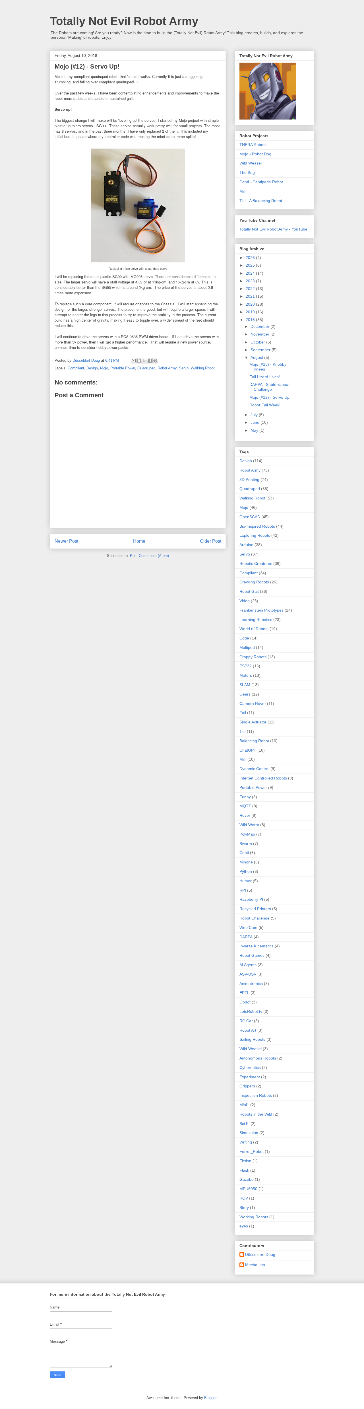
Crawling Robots (254, 582)
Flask (244, 1170)
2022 (251, 288)
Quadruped (146, 368)
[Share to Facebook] (150, 360)
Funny (245, 797)
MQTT (245, 806)
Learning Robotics (255, 619)
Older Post (210, 541)
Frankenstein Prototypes (261, 610)
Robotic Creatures (255, 563)
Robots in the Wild (255, 1114)
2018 (251, 319)
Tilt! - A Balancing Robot (260, 200)
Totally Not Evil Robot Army (124, 21)
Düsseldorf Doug (260, 1254)
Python (245, 871)
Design (92, 368)
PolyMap (247, 834)
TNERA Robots (252, 144)
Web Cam (248, 927)
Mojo (104, 368)
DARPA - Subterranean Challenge (270, 387)
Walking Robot (203, 368)
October (258, 342)
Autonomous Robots (257, 1058)
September (261, 349)
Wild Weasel (250, 163)
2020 (251, 304)
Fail (242, 712)
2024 (251, 273)
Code (244, 638)
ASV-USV (247, 974)
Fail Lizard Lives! (264, 377)
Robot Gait (249, 591)
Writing (245, 1142)
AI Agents (248, 964)
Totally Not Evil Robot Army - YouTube (273, 229)
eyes (243, 1226)
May (255, 430)
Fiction (245, 1161)
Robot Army (167, 368)
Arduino (246, 544)
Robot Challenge (254, 918)
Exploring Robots (254, 535)
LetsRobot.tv (250, 1011)
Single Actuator (252, 722)
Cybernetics (250, 1067)
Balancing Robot (254, 741)
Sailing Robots (252, 1039)
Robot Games (251, 955)
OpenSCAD (249, 517)
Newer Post (66, 541)
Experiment (249, 1077)
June (255, 422)
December (260, 326)
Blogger (210, 1398)
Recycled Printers (255, 908)
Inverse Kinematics (256, 946)
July (255, 414)
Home (139, 541)
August (257, 357)
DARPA (246, 937)
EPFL (244, 992)
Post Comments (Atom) (149, 556)
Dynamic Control (254, 768)
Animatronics (251, 983)
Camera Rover (252, 703)
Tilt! (242, 731)
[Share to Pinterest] (155, 360)
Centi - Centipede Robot (261, 182)
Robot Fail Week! (264, 405)
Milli (242, 191)
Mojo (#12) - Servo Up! (270, 397)
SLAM (244, 684)
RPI (242, 890)
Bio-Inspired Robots (257, 526)
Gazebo (246, 1179)
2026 (251, 257)
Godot (245, 1002)
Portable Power (122, 368)
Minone (246, 862)
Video (244, 600)
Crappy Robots (252, 657)
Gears (245, 694)
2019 (251, 312)
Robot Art (247, 1030)
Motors (245, 675)
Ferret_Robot (251, 1151)
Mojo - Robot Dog (255, 154)
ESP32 (245, 666)
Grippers (247, 1086)
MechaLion (255, 1264)
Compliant (76, 368)
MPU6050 (248, 1188)
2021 (251, 296)
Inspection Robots (255, 1095)
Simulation (248, 1132)
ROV (243, 1198)
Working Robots (253, 1217)
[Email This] (133, 360)
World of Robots (253, 628)
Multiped (247, 647)
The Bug (247, 172)
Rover (244, 815)
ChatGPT (247, 750)
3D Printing (249, 479)
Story (244, 1207)
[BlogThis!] (139, 360)
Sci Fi (244, 1123)
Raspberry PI (251, 899)
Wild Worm (249, 824)
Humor (245, 881)
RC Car (246, 1021)
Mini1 (244, 1104)
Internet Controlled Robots (263, 778)
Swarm (245, 843)
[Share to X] (144, 360)
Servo (184, 368)
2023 (251, 281)
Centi (244, 852)
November (260, 334)
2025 (251, 265)
